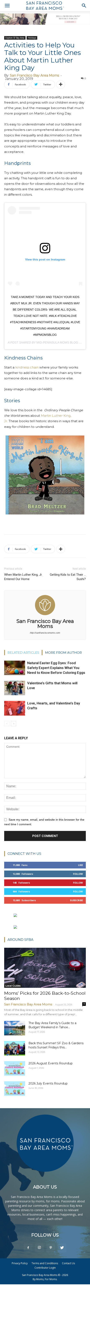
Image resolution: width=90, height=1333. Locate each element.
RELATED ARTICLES (23, 653)
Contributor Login (45, 1267)
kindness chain (27, 367)
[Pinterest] (50, 1248)
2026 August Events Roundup (50, 1063)
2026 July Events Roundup (48, 1083)
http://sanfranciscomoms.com (45, 632)
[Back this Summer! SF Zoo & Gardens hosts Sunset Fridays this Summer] (14, 1048)
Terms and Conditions (45, 1263)
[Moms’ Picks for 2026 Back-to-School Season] (45, 968)
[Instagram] (39, 1248)
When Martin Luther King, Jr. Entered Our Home (23, 577)
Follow (78, 873)
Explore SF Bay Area (14, 37)
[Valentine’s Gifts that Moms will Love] (14, 688)
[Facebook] (28, 1248)
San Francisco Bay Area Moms (34, 75)
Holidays (32, 37)
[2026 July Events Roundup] (14, 1088)
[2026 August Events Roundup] (14, 1068)
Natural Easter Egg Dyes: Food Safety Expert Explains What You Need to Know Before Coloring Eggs (56, 668)
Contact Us (68, 1263)
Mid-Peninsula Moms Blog (57, 342)
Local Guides (13, 985)
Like (80, 865)
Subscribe (76, 900)
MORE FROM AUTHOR (63, 653)
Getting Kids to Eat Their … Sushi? (68, 577)
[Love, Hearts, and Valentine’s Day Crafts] (14, 708)
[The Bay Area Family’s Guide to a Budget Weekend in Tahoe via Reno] (14, 1028)
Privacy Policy (20, 1263)
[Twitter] (62, 1248)
